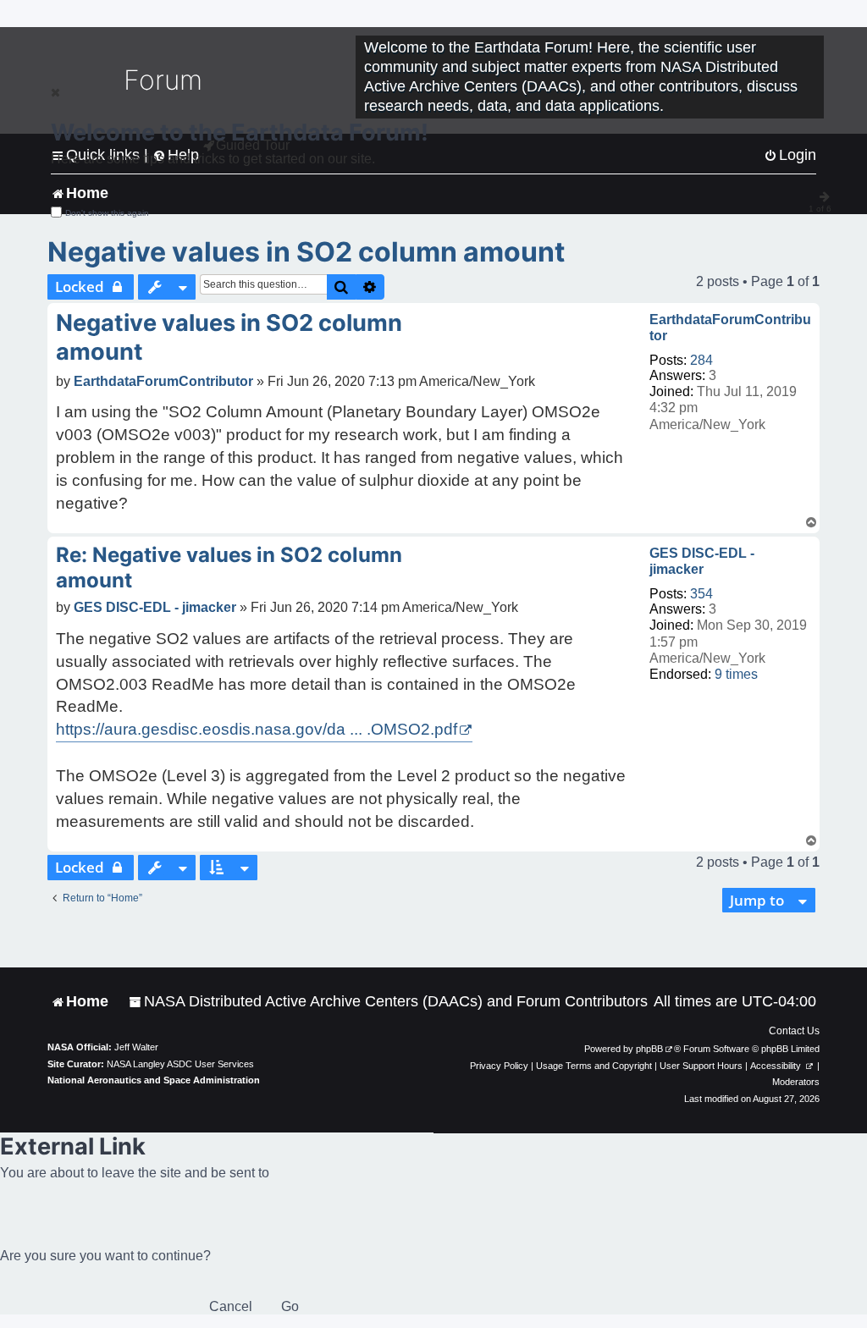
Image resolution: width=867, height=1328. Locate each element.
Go (290, 1306)
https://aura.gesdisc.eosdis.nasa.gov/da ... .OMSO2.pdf (256, 729)
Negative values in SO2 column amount (306, 251)
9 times (736, 674)
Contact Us (794, 1031)
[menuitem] (388, 1001)
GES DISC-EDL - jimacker (701, 561)
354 (701, 594)
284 (701, 360)
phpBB (649, 1049)
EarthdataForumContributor (730, 327)
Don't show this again (107, 213)
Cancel (230, 1306)
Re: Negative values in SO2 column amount (229, 567)
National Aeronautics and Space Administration (153, 1080)
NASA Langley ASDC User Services (180, 1064)
